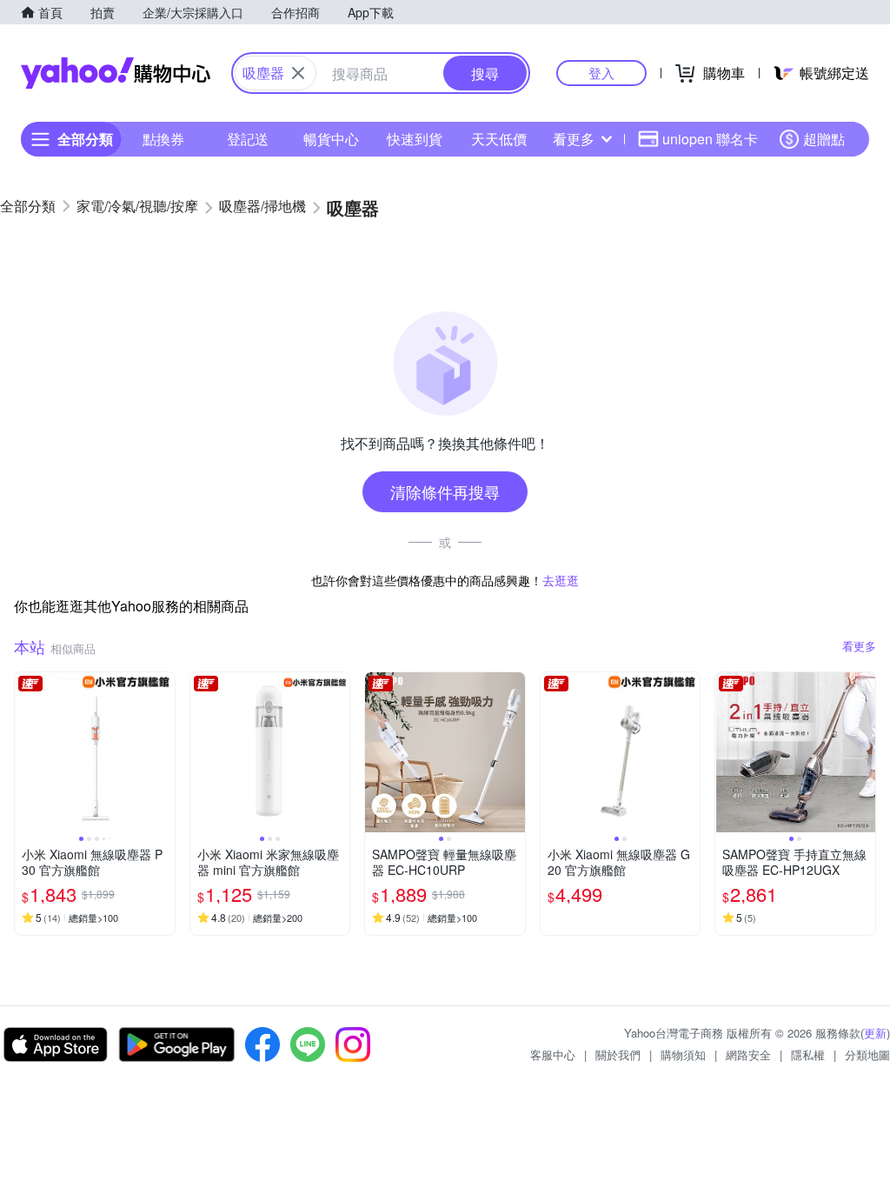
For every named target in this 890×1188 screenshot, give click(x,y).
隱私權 (808, 1054)
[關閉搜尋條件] (298, 73)
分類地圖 (867, 1054)
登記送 (248, 139)
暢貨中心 (331, 139)
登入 (601, 72)
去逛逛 (560, 580)
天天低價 (499, 139)
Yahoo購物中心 (115, 73)
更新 (875, 1032)
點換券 (163, 139)
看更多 (573, 139)
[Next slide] (163, 752)
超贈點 (824, 139)
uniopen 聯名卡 (710, 139)
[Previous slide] (26, 752)
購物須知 (683, 1054)
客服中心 (552, 1054)
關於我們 (618, 1054)
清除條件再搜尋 (445, 491)
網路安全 (748, 1054)
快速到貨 (414, 139)
